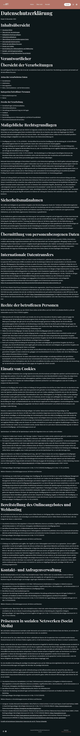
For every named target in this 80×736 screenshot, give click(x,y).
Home (32, 4)
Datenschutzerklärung (66, 731)
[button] (67, 4)
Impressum (66, 730)
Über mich (39, 4)
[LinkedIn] (76, 4)
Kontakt (47, 4)
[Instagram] (73, 4)
